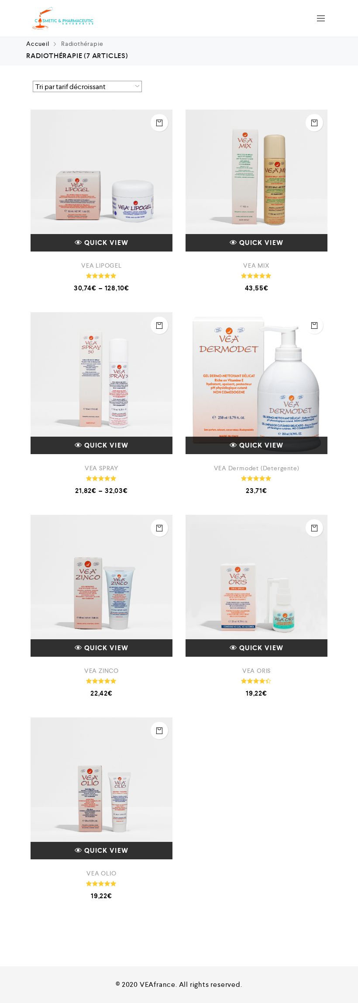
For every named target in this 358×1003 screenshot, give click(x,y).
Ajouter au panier (314, 122)
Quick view (106, 242)
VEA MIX (256, 265)
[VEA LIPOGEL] (101, 181)
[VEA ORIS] (256, 586)
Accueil (37, 44)
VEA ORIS (256, 671)
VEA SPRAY (101, 468)
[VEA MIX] (256, 181)
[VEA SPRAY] (101, 383)
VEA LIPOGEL (101, 265)
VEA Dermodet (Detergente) (256, 468)
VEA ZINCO (101, 671)
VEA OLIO (101, 873)
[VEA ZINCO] (101, 586)
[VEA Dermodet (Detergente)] (256, 383)
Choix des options (159, 122)
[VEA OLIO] (101, 788)
